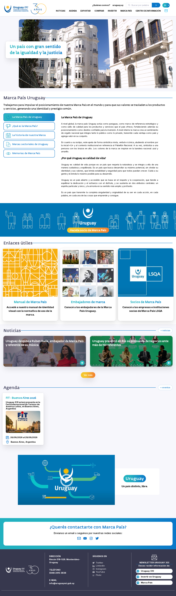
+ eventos (165, 387)
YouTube (100, 572)
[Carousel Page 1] (81, 75)
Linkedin (100, 565)
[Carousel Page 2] (84, 75)
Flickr (97, 575)
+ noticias (165, 330)
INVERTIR (112, 11)
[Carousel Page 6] (95, 75)
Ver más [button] (88, 375)
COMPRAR (99, 11)
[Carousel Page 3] (86, 75)
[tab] (29, 126)
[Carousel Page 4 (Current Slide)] (89, 75)
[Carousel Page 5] (92, 75)
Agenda (73, 11)
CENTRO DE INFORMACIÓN (148, 11)
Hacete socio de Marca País (88, 230)
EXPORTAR (85, 11)
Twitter (99, 562)
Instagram (100, 569)
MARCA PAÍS (126, 11)
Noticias (60, 11)
